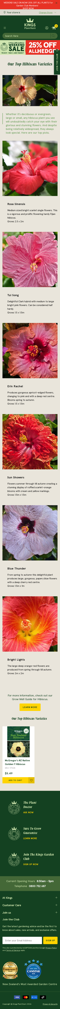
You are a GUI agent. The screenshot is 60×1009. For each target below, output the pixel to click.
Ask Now (28, 812)
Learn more (30, 838)
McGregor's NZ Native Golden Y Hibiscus (17, 762)
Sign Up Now (30, 864)
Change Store (45, 12)
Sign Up (50, 940)
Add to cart (15, 780)
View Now (28, 7)
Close (57, 50)
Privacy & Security (50, 1004)
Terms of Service (13, 950)
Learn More (30, 707)
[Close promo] (56, 3)
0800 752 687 (37, 886)
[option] (18, 754)
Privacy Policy (51, 948)
